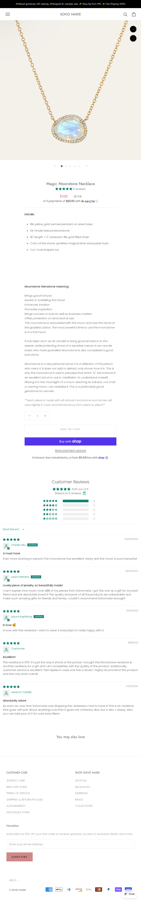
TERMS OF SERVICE (18, 793)
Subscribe (19, 857)
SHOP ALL (81, 780)
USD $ (12, 880)
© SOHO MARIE (17, 890)
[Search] (125, 14)
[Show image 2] (66, 166)
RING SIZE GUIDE (16, 787)
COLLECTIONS (84, 806)
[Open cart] (133, 14)
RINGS (79, 799)
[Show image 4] (75, 166)
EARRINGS (81, 793)
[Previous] (54, 166)
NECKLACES (82, 787)
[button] (64, 189)
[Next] (86, 166)
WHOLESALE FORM (17, 812)
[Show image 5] (79, 166)
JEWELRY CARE (15, 780)
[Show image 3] (70, 166)
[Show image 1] (62, 166)
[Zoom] (133, 29)
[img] (11, 539)
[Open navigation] (8, 14)
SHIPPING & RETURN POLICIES (24, 799)
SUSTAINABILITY (16, 806)
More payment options (70, 450)
